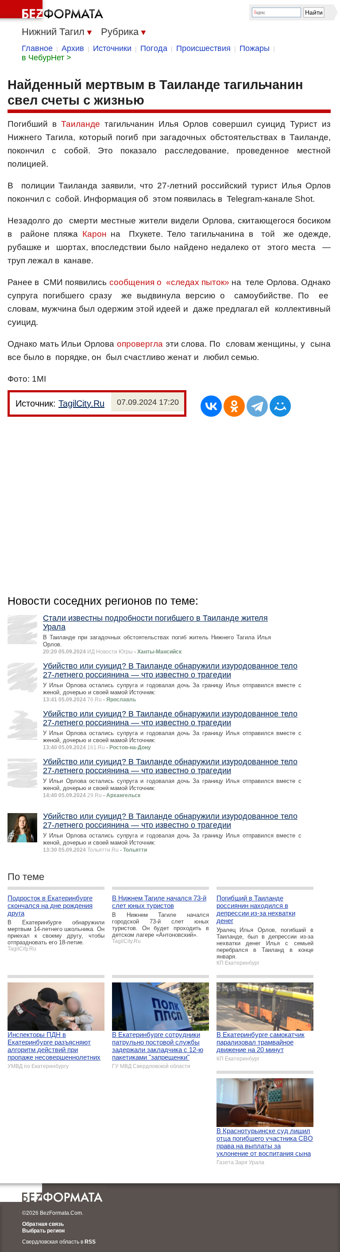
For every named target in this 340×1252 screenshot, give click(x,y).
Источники (112, 48)
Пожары (255, 48)
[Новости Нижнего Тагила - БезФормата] (53, 11)
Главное (37, 48)
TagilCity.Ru (81, 403)
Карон (94, 234)
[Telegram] (257, 406)
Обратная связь (43, 1224)
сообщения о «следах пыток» (169, 282)
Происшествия (203, 48)
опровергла (141, 343)
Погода (153, 48)
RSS (90, 1242)
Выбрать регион (43, 1231)
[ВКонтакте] (211, 406)
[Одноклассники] (234, 406)
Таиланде (80, 124)
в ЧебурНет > (46, 57)
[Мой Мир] (280, 406)
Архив (73, 48)
